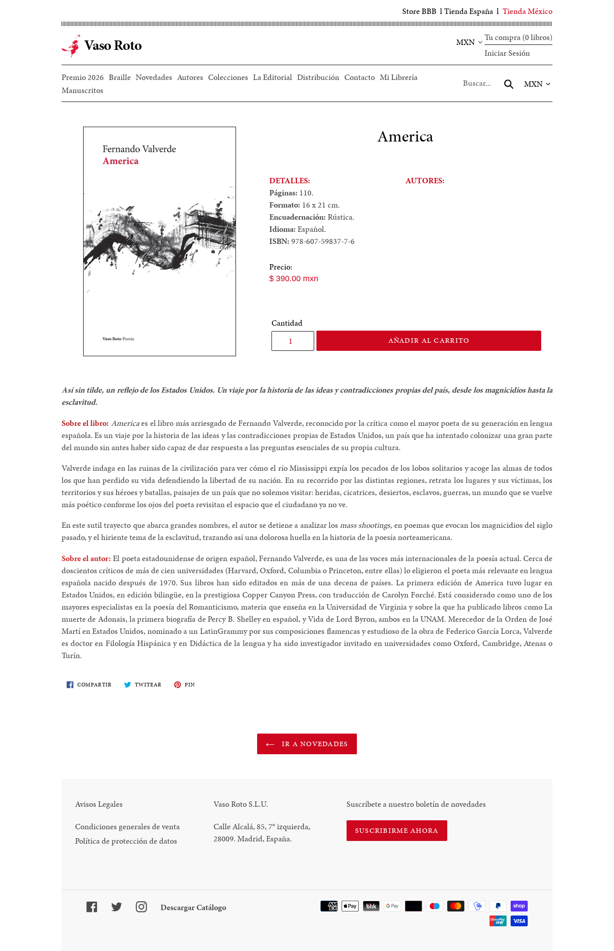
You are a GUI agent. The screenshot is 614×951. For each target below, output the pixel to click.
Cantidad (287, 322)
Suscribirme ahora (397, 830)
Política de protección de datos (126, 840)
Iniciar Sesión (507, 52)
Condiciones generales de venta (127, 826)
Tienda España (468, 11)
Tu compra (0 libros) (518, 37)
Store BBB (419, 11)
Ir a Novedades (313, 744)
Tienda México (527, 11)
